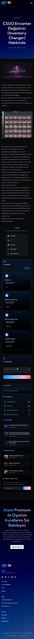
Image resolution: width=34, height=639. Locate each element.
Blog (3, 596)
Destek (4, 591)
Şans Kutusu (5, 606)
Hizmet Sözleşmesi (12, 635)
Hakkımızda (5, 621)
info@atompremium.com (8, 572)
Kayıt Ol (4, 618)
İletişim (4, 611)
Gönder (18, 377)
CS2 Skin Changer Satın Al (9, 603)
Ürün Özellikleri (6, 584)
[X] (9, 577)
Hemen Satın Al (17, 547)
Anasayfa (4, 581)
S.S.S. (3, 588)
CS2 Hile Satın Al (7, 600)
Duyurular (17, 18)
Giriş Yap (4, 615)
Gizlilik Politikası (23, 635)
